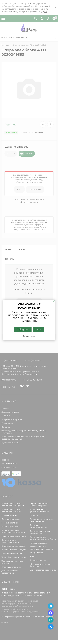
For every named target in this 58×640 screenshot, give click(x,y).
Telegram (22, 329)
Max (38, 329)
